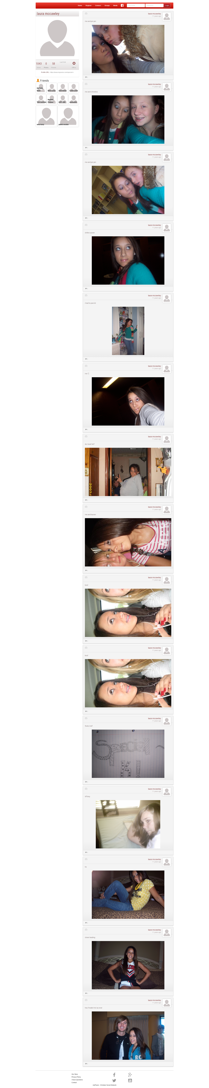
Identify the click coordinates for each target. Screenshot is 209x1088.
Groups (107, 5)
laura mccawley (154, 14)
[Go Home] (45, 6)
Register (89, 5)
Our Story (75, 1074)
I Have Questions (77, 1080)
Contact (74, 1082)
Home (80, 5)
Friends (44, 80)
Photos (46, 67)
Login (167, 5)
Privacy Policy (76, 1077)
